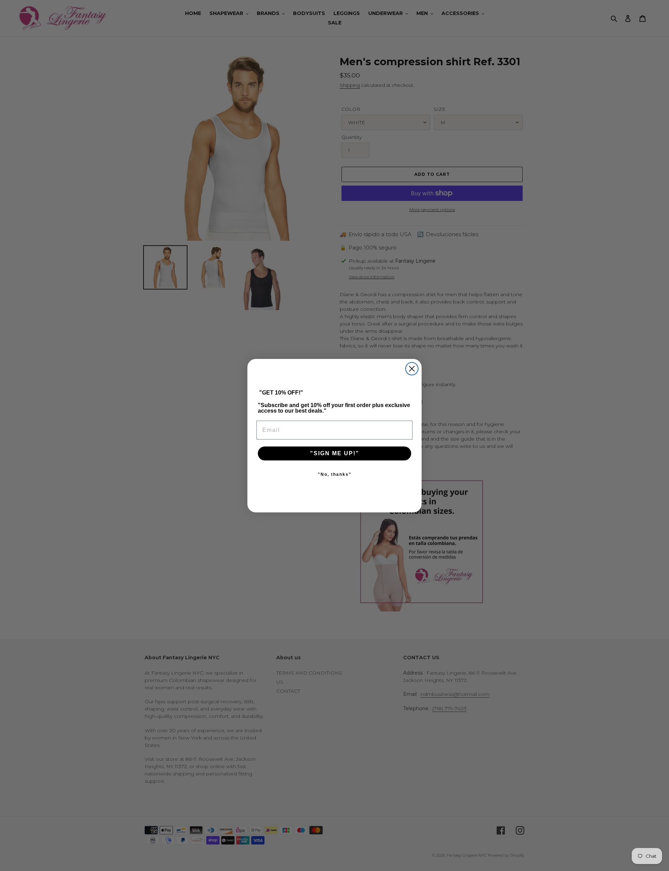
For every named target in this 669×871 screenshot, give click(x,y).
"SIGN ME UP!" (334, 453)
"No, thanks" (335, 474)
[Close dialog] (412, 368)
